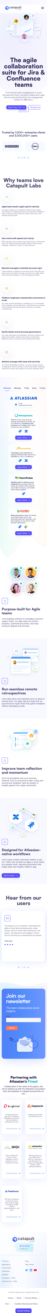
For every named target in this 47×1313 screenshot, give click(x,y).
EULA (19, 1298)
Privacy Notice (31, 1298)
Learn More (22, 438)
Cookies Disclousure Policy (26, 1304)
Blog (27, 1261)
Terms (10, 1298)
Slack (34, 388)
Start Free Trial (15, 107)
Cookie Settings (23, 1311)
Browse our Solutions (29, 108)
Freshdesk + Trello (8, 1278)
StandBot (5, 1274)
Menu (42, 8)
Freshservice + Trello (9, 1281)
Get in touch (9, 875)
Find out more (11, 1129)
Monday (17, 388)
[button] (28, 156)
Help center (29, 1264)
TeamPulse (6, 1271)
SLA (7, 1304)
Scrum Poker (6, 1268)
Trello (26, 388)
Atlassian (7, 388)
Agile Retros (6, 1264)
